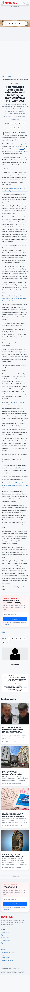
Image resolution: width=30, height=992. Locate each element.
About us (3, 949)
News (10, 76)
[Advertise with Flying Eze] (15, 23)
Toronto (22, 149)
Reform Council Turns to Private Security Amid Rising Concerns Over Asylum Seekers (12, 772)
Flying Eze (8, 116)
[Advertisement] (15, 57)
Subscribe (15, 619)
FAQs (2, 955)
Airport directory (6, 937)
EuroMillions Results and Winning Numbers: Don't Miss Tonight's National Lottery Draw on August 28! (13, 814)
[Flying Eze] (11, 2)
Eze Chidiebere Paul (9, 742)
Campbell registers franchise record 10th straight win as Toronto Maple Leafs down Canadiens (14, 298)
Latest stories (5, 932)
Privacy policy (5, 957)
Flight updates (5, 935)
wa (11, 127)
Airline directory (6, 940)
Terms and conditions (7, 960)
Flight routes (5, 943)
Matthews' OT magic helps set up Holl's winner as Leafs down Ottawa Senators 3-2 (15, 485)
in (23, 123)
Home (3, 76)
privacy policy (6, 624)
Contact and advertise (8, 952)
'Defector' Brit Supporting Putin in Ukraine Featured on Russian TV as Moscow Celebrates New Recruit (12, 856)
